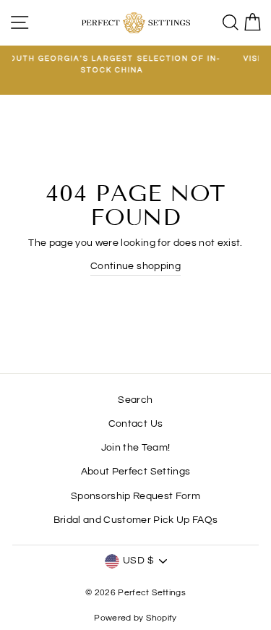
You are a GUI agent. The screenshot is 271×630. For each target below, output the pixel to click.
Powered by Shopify (135, 618)
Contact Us (135, 424)
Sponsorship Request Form (135, 496)
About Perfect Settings (135, 472)
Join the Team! (136, 448)
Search (135, 400)
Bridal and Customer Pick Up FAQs (135, 520)
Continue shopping (135, 266)
